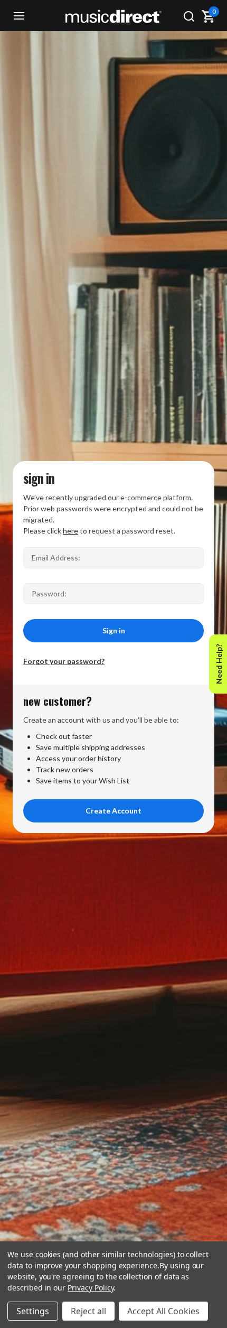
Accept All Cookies (163, 1311)
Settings (32, 1311)
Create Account (113, 810)
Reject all (88, 1311)
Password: (49, 593)
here (70, 530)
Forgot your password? (64, 661)
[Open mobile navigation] (19, 16)
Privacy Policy (91, 1288)
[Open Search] (188, 16)
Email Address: (56, 557)
